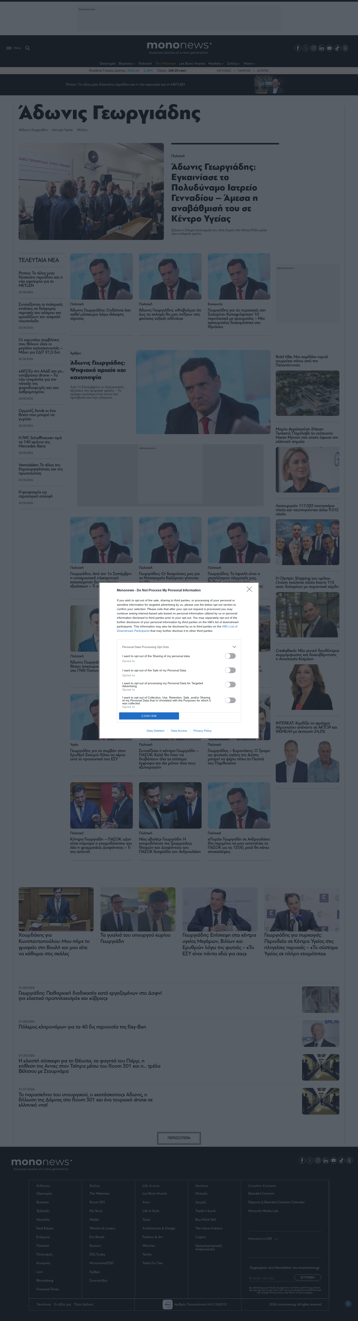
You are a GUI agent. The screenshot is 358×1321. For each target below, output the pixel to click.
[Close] (251, 591)
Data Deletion (155, 730)
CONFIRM (149, 716)
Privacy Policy (203, 730)
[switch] (230, 656)
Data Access (179, 730)
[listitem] (179, 647)
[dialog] (179, 660)
